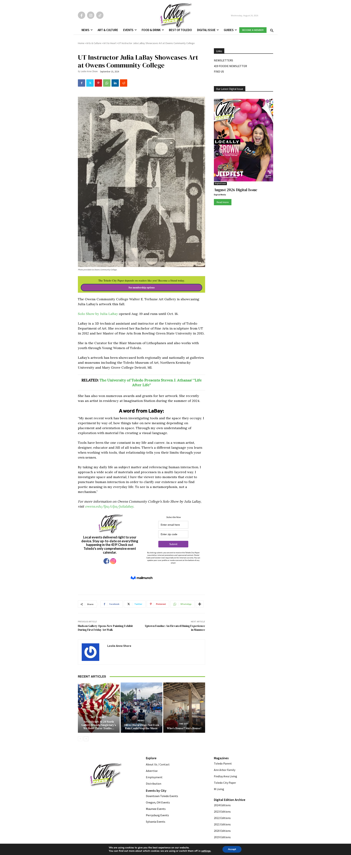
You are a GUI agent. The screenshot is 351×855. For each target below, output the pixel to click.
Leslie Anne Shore (89, 71)
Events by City (156, 790)
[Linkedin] (115, 83)
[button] (271, 29)
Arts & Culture (93, 43)
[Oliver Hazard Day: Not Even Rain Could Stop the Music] (142, 707)
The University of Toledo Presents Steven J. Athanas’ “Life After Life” (151, 382)
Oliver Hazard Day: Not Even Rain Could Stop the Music (141, 726)
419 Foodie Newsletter (230, 66)
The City (183, 724)
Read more (223, 202)
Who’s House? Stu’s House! (184, 728)
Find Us (219, 71)
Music (141, 721)
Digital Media (220, 194)
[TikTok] (99, 15)
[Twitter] (90, 83)
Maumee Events (156, 809)
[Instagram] (90, 15)
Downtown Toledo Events (162, 796)
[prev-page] (80, 738)
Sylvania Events (155, 821)
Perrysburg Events (157, 815)
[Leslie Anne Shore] (93, 652)
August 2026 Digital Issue (235, 189)
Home (81, 43)
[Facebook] (81, 15)
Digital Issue (220, 183)
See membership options (142, 287)
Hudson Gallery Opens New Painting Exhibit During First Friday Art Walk (105, 628)
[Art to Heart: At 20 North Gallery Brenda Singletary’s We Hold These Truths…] (99, 707)
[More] (199, 604)
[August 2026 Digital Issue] (243, 140)
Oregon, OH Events (158, 802)
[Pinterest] (98, 83)
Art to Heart (109, 43)
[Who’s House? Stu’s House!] (184, 707)
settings (206, 851)
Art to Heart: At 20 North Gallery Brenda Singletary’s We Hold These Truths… (98, 725)
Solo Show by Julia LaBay (98, 314)
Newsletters (223, 60)
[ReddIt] (123, 83)
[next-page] (86, 738)
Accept (232, 849)
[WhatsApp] (106, 83)
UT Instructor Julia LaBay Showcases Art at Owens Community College (156, 43)
